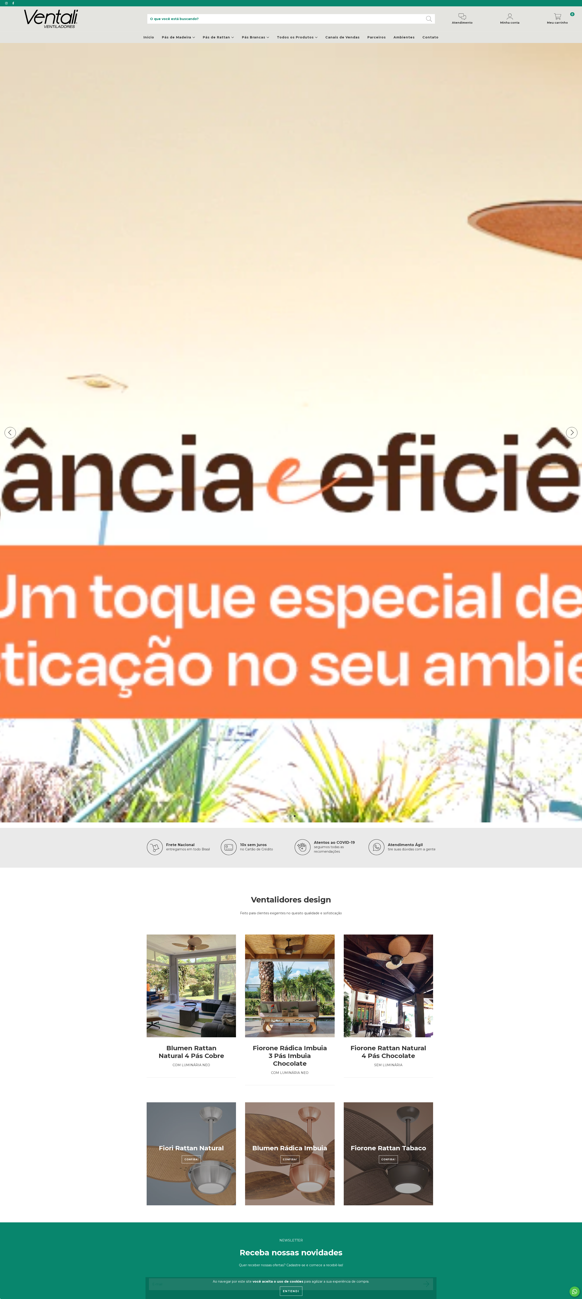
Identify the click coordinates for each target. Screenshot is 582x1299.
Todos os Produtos (296, 37)
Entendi (291, 1291)
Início (148, 37)
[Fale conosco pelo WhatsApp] (574, 1291)
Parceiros (376, 37)
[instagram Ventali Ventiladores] (6, 3)
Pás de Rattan (217, 37)
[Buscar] (429, 19)
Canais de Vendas (342, 37)
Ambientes (404, 37)
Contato (430, 37)
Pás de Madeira (177, 37)
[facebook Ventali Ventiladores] (13, 3)
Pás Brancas (254, 37)
